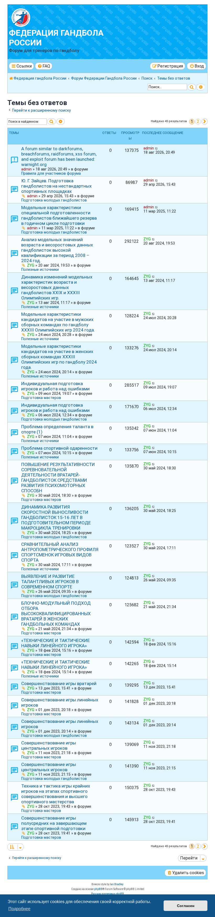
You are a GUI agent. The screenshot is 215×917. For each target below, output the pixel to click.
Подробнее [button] (19, 908)
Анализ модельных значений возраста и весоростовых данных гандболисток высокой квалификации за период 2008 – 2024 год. (57, 250)
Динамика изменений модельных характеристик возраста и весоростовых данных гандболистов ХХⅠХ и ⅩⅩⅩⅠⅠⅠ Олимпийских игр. (57, 287)
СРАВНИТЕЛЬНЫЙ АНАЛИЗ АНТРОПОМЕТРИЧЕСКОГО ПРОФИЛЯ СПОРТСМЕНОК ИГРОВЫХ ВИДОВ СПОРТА (60, 552)
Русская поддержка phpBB (107, 893)
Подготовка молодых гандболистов (54, 200)
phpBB (98, 889)
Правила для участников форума (51, 173)
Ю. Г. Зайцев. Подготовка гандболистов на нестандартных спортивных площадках (56, 186)
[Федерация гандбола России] (39, 17)
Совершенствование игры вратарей (58, 683)
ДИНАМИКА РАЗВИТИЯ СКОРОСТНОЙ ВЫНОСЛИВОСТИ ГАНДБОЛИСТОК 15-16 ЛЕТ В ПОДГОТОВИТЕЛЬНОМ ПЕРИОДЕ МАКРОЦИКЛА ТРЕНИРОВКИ (56, 517)
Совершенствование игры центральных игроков (48, 745)
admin (26, 169)
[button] (205, 121)
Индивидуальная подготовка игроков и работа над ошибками (55, 386)
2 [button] (198, 121)
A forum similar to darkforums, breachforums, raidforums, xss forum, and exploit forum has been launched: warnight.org (58, 156)
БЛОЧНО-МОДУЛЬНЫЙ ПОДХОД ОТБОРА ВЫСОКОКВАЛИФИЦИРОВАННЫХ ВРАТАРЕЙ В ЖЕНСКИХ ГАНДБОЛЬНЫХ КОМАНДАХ (56, 613)
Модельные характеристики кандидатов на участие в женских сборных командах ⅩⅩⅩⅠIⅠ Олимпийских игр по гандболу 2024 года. (59, 357)
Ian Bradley (116, 884)
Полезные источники (40, 269)
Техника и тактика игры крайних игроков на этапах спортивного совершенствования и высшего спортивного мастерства (55, 793)
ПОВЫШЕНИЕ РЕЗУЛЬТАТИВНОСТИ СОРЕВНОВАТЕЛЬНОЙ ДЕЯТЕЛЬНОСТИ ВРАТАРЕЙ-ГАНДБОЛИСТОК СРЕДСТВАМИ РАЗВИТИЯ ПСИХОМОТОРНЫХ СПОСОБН (58, 477)
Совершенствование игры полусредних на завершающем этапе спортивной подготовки (54, 823)
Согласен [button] (185, 906)
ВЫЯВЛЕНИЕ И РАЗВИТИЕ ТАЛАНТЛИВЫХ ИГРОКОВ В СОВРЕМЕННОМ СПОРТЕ (50, 581)
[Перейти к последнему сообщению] (156, 148)
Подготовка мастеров (41, 398)
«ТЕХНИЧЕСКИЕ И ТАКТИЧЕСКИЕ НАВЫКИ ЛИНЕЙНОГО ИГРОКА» (55, 643)
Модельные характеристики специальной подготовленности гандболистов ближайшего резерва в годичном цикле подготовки (59, 215)
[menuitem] (43, 66)
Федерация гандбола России (56, 38)
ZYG (30, 265)
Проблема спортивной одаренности (59, 448)
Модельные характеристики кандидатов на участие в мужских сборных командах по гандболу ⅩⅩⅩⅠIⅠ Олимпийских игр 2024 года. (58, 322)
